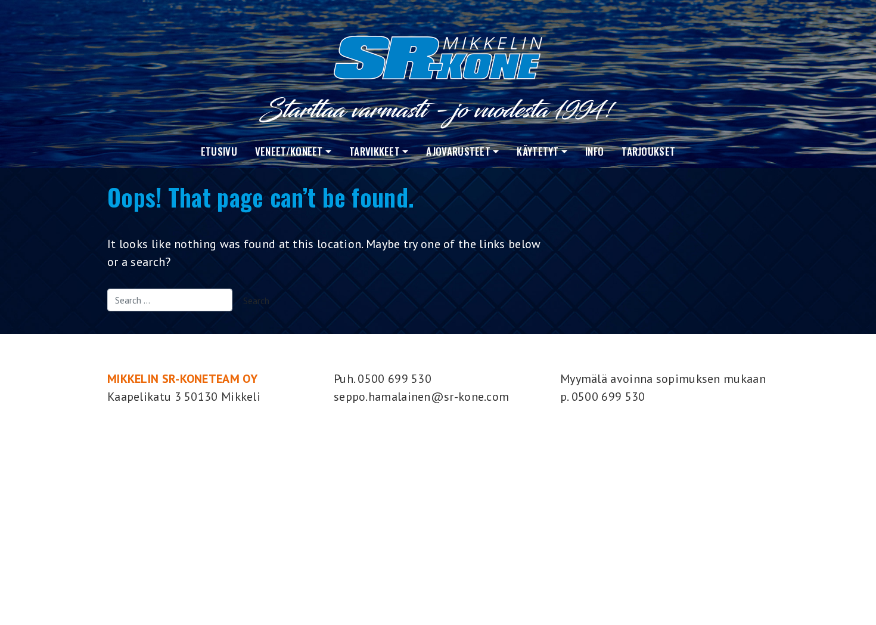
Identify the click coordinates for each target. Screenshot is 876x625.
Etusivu (219, 151)
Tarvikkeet (374, 151)
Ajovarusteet (458, 151)
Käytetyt (537, 151)
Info (594, 151)
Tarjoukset (648, 151)
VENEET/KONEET (289, 151)
